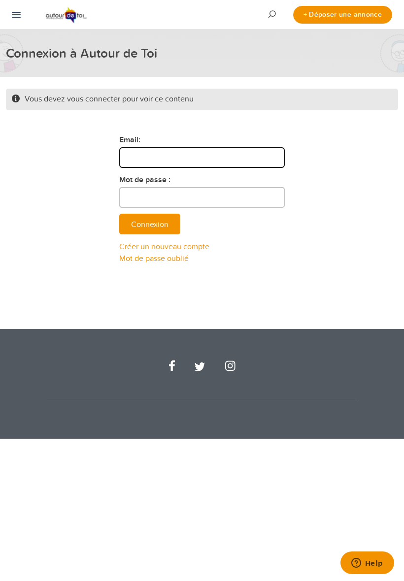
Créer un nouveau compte (164, 246)
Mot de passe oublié (154, 258)
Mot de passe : (144, 179)
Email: (129, 139)
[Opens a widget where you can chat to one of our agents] (367, 563)
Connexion (149, 224)
